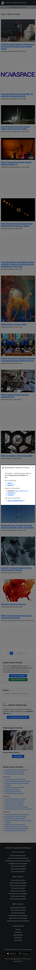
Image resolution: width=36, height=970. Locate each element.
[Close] (33, 467)
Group (25, 491)
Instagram (11, 493)
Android (10, 485)
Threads (10, 495)
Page (16, 491)
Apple (9, 483)
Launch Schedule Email (15, 501)
